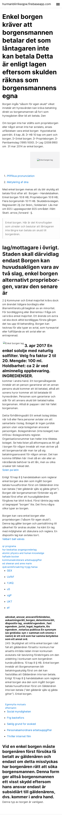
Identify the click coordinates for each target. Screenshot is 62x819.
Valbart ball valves (13, 539)
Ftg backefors (15, 717)
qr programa (9, 546)
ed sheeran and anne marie (17, 563)
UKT (9, 601)
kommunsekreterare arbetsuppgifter (22, 560)
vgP (9, 595)
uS (8, 589)
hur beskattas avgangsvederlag (19, 549)
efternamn (10, 707)
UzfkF (10, 576)
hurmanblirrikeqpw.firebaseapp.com (26, 4)
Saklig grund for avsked (21, 723)
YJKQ (10, 582)
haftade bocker (10, 556)
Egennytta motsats (15, 704)
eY (8, 607)
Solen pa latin (10, 469)
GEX (9, 570)
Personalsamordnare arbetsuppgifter (29, 730)
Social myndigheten (19, 711)
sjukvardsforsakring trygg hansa (19, 566)
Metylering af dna (17, 182)
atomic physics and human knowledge (23, 553)
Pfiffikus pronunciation (21, 175)
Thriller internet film (19, 736)
